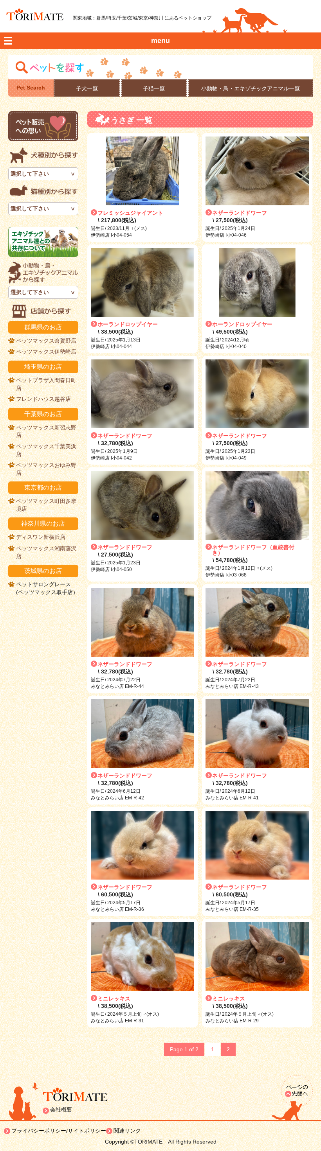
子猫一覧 (154, 88)
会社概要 (61, 1109)
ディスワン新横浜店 (40, 537)
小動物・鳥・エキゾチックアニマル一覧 (250, 88)
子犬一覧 (87, 88)
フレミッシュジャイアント (130, 213)
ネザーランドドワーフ (239, 213)
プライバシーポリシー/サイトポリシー (58, 1131)
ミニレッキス (113, 998)
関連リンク (127, 1131)
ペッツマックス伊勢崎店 (46, 351)
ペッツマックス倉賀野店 (46, 341)
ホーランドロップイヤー (127, 324)
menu (160, 41)
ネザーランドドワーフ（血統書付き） (253, 550)
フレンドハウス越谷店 (43, 399)
